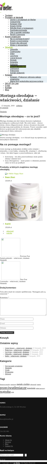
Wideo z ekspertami (19, 45)
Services (8, 442)
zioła (12, 392)
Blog (7, 90)
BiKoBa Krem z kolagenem (21, 28)
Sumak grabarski (17, 73)
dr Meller (17, 463)
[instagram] (2, 459)
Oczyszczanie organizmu (13, 366)
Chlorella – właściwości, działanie (17, 354)
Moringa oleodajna (18, 66)
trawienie (31, 388)
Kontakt (8, 88)
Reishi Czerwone (17, 34)
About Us (8, 440)
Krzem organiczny (13, 37)
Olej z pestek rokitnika (20, 32)
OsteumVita (15, 22)
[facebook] (0, 459)
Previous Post (15, 257)
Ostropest (14, 68)
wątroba (9, 233)
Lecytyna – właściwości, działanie (17, 352)
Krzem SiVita (15, 26)
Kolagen (8, 75)
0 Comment (4, 108)
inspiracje (13, 384)
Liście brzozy (16, 58)
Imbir (12, 54)
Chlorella (14, 49)
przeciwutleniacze (13, 388)
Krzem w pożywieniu (19, 41)
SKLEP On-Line (12, 83)
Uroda (7, 370)
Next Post (13, 280)
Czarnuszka (15, 51)
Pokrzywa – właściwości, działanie (17, 350)
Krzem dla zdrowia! (18, 43)
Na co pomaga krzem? (20, 39)
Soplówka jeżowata (18, 30)
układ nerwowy (40, 388)
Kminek (13, 60)
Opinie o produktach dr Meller (23, 20)
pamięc (39, 384)
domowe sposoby (5, 384)
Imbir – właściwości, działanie (16, 356)
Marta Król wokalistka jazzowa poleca (26, 81)
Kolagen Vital (16, 24)
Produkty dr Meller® (14, 17)
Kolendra (14, 62)
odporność (10, 231)
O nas (7, 85)
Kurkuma (14, 64)
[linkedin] (4, 459)
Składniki (9, 47)
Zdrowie (8, 374)
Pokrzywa (14, 71)
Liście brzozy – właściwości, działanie (18, 348)
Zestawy (9, 15)
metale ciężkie (23, 384)
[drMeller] (6, 10)
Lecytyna (14, 56)
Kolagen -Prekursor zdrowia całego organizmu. (25, 78)
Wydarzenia (9, 372)
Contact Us (9, 446)
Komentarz (4, 298)
